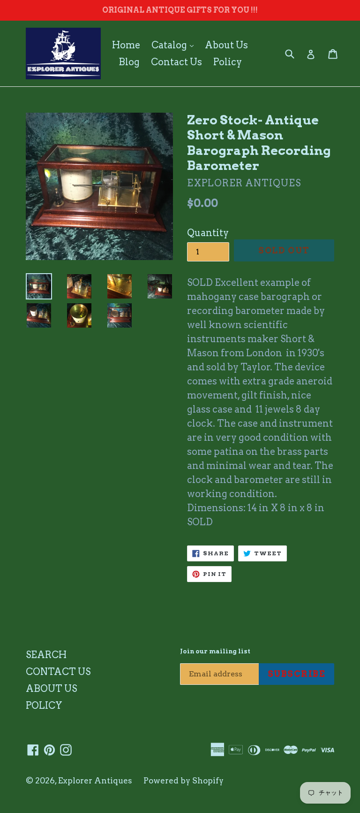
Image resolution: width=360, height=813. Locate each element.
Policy (227, 62)
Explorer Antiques (95, 780)
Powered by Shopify (183, 780)
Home (126, 45)
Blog (129, 62)
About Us (226, 45)
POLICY (44, 705)
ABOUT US (51, 688)
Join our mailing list (215, 651)
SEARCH (46, 654)
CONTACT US (58, 671)
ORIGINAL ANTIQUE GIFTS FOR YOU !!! (180, 10)
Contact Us (176, 62)
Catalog (174, 45)
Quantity (208, 232)
